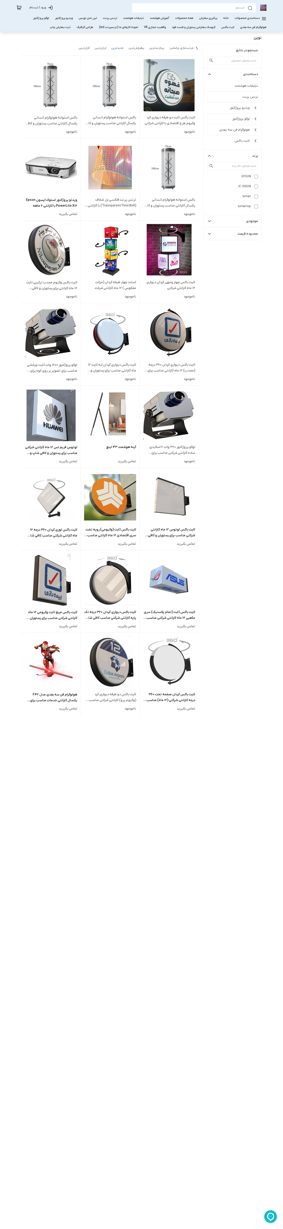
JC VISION (244, 186)
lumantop (244, 206)
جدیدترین (117, 48)
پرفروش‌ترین (136, 48)
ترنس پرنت (250, 97)
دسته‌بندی (250, 74)
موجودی (252, 221)
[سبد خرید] (19, 7)
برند (255, 156)
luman (247, 196)
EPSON (246, 176)
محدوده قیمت (248, 234)
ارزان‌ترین (100, 48)
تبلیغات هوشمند (246, 86)
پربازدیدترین (156, 48)
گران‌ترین (84, 48)
